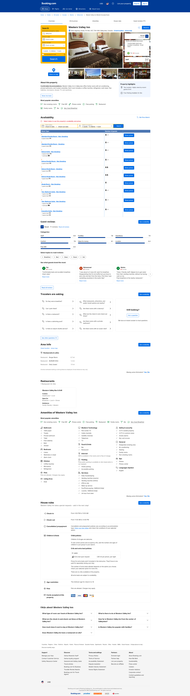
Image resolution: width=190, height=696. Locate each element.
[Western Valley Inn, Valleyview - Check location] (69, 30)
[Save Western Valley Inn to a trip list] (139, 27)
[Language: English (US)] (107, 3)
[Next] (148, 49)
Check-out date (46, 42)
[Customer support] (113, 3)
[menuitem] (45, 9)
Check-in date (46, 37)
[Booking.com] (49, 3)
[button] (53, 51)
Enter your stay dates (82, 528)
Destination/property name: (50, 31)
